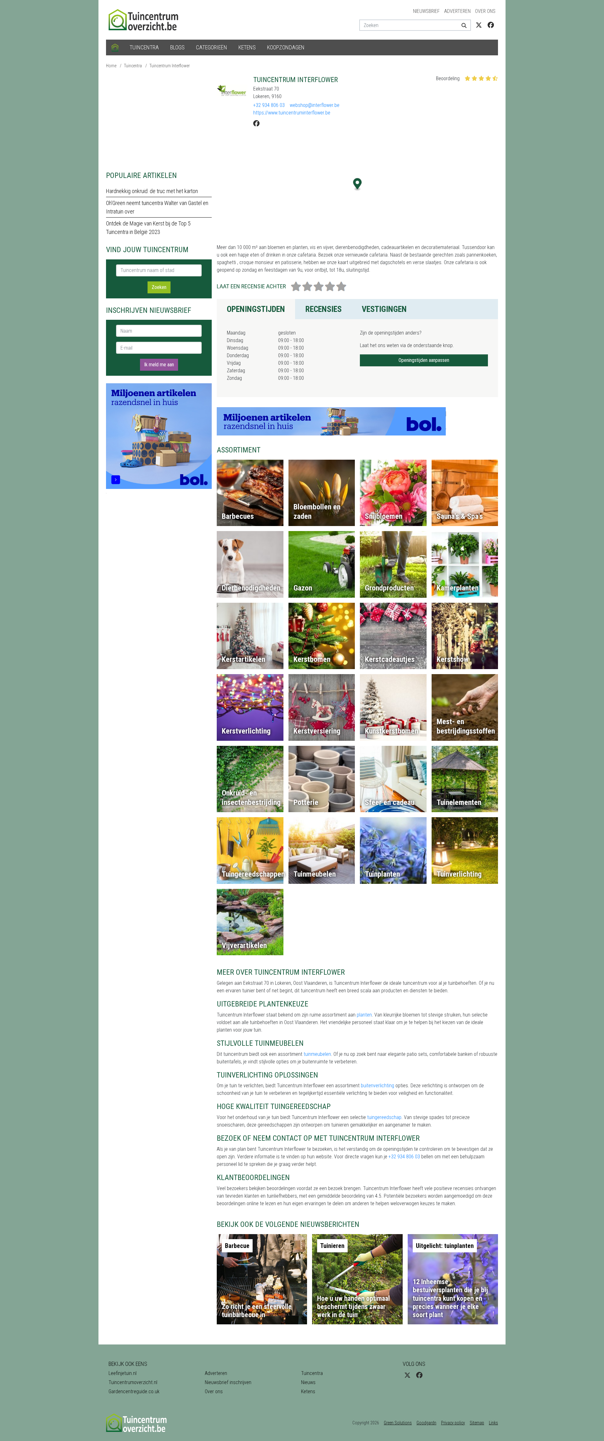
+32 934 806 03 (269, 105)
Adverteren (457, 11)
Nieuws (308, 1382)
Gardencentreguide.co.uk (134, 1391)
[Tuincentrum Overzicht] (146, 19)
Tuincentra (144, 47)
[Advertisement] (159, 119)
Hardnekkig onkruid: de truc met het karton (152, 191)
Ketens (247, 47)
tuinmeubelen (317, 1054)
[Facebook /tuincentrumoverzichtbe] (490, 25)
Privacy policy (453, 1422)
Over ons (485, 11)
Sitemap (477, 1422)
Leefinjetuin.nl (123, 1373)
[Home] (115, 47)
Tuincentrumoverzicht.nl (133, 1382)
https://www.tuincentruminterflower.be (291, 113)
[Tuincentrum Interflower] (232, 91)
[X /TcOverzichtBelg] (479, 25)
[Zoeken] (461, 25)
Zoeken (159, 287)
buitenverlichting (377, 1086)
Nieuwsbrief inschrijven (228, 1382)
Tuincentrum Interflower (169, 65)
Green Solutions (398, 1422)
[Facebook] (256, 123)
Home (111, 65)
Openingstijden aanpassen (424, 360)
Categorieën (211, 47)
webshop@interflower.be (314, 105)
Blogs (177, 47)
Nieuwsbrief (426, 11)
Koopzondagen (286, 47)
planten (364, 1015)
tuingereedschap (384, 1117)
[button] (357, 184)
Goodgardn (426, 1422)
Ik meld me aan (159, 365)
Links (493, 1422)
